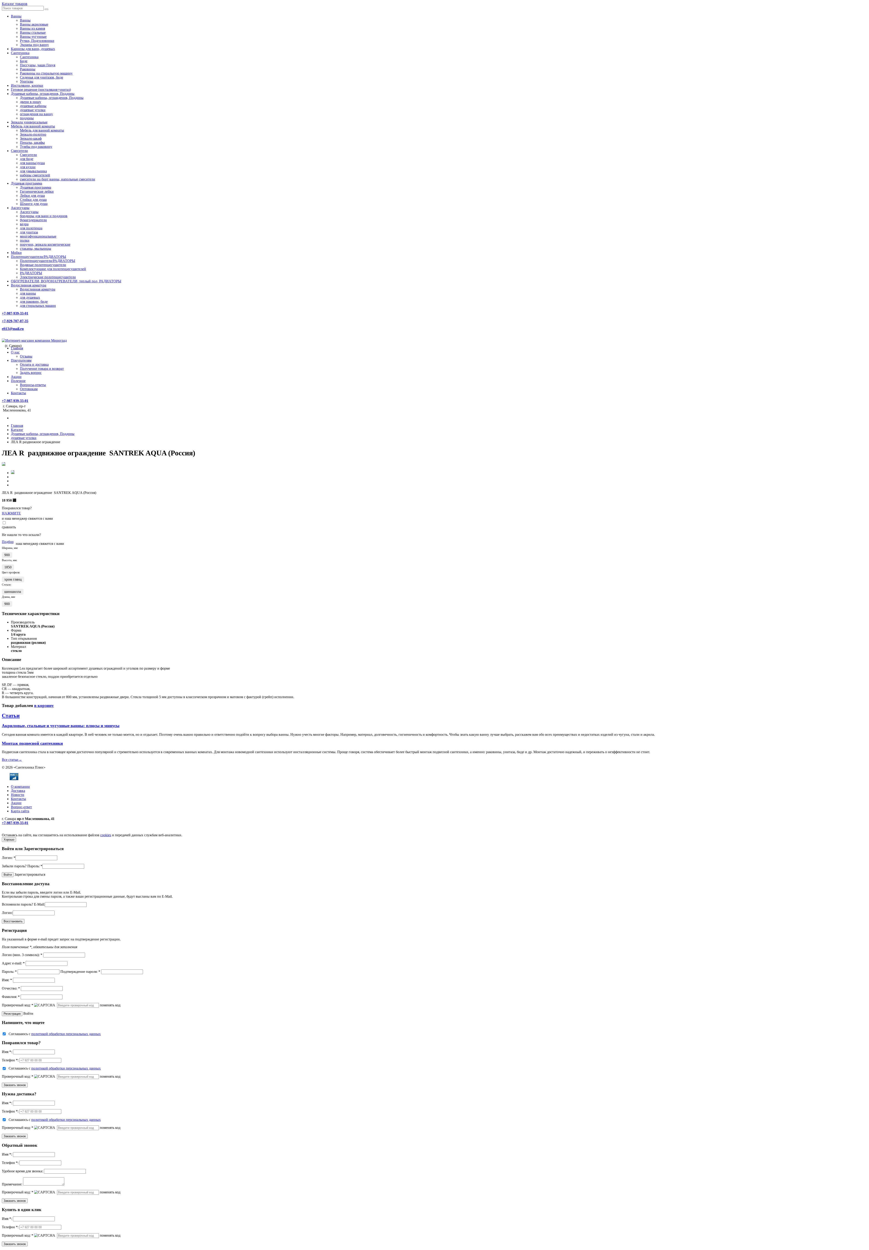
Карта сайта (20, 811)
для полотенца (31, 228)
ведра (24, 224)
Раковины (27, 69)
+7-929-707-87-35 (15, 321)
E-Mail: (39, 904)
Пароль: (34, 866)
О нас (15, 352)
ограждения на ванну (36, 114)
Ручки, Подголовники (37, 41)
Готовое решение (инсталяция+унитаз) (41, 89)
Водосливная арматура (28, 285)
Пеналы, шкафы (32, 142)
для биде (26, 159)
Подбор (8, 542)
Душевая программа (26, 183)
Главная (17, 348)
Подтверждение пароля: (80, 972)
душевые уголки (32, 110)
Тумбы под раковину (36, 147)
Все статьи (12, 760)
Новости (17, 795)
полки (24, 240)
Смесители (19, 151)
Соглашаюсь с (55, 1034)
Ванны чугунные (33, 36)
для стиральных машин (38, 306)
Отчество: (11, 988)
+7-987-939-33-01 (15, 313)
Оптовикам (29, 389)
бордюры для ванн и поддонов (43, 216)
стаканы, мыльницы (35, 248)
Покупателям (21, 360)
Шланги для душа (34, 204)
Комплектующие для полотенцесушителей (53, 269)
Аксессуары (20, 208)
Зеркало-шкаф (31, 138)
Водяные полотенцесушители (43, 265)
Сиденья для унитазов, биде (41, 77)
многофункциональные (38, 236)
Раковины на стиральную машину (46, 73)
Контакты (18, 393)
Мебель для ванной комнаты (33, 126)
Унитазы (26, 81)
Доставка (18, 791)
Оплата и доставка (34, 364)
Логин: (8, 858)
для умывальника (33, 171)
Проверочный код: (17, 1005)
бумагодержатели (33, 220)
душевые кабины (33, 106)
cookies (105, 835)
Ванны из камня (32, 28)
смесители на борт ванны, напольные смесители (57, 179)
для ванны (28, 293)
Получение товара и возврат (42, 368)
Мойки (16, 253)
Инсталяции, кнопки (27, 85)
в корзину (44, 705)
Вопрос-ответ (21, 807)
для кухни (28, 167)
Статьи (11, 716)
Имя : (7, 1052)
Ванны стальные (33, 32)
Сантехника (20, 53)
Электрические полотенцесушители (48, 277)
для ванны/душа (32, 163)
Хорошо (9, 839)
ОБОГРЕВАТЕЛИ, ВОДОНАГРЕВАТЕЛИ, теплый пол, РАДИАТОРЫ (66, 281)
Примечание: (12, 1184)
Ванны (16, 16)
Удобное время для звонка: (22, 1171)
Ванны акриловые (34, 24)
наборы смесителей (35, 175)
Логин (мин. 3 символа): (22, 955)
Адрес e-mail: (13, 963)
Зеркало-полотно (33, 134)
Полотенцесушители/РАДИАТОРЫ (38, 257)
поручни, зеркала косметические (45, 244)
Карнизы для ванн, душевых (33, 49)
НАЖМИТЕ (11, 513)
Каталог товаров (14, 4)
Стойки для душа (33, 200)
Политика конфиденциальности (26, 831)
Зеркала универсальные (29, 122)
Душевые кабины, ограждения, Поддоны (42, 94)
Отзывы (26, 356)
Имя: (7, 980)
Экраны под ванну (34, 45)
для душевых (30, 297)
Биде (23, 61)
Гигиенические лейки (37, 191)
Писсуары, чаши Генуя (37, 65)
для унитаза (29, 232)
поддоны (27, 118)
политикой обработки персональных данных (66, 1034)
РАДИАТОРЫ (31, 273)
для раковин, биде (34, 301)
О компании (20, 786)
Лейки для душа (32, 195)
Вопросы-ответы (33, 385)
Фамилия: (11, 997)
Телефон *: (10, 1060)
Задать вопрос (31, 373)
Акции (16, 377)
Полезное (18, 381)
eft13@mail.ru (13, 329)
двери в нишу (30, 102)
